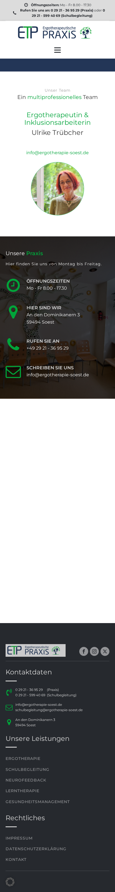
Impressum (19, 838)
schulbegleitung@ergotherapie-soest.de (49, 710)
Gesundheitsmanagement (38, 801)
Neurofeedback (26, 780)
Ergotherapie (23, 758)
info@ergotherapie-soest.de (38, 704)
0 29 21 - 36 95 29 (65, 10)
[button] (10, 882)
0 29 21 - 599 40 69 (30, 695)
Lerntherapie (22, 790)
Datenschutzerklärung (36, 848)
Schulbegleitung (27, 769)
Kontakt (16, 859)
